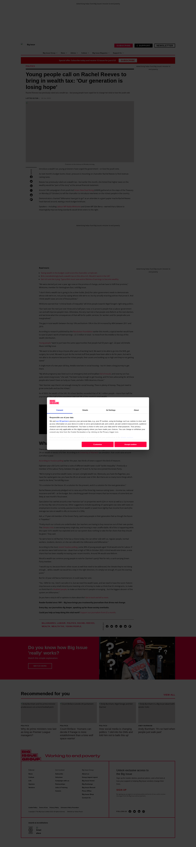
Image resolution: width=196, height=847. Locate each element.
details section (127, 437)
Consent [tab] (59, 410)
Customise (97, 444)
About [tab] (136, 410)
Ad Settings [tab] (110, 410)
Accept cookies (130, 444)
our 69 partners (62, 421)
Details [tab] (85, 410)
